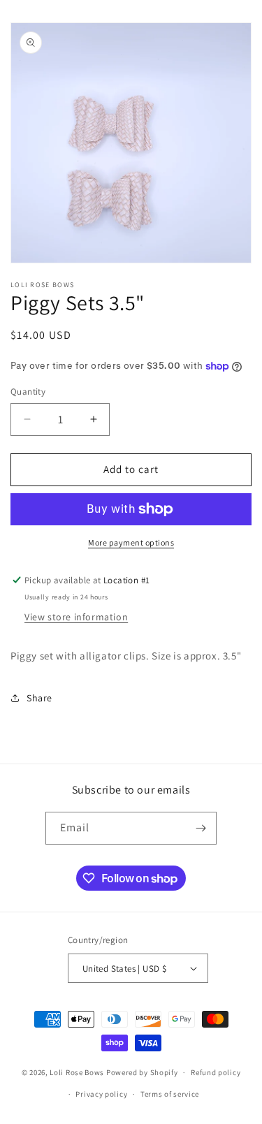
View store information (76, 617)
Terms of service (169, 1094)
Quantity (27, 391)
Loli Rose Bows (77, 1072)
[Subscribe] (200, 828)
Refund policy (215, 1072)
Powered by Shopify (142, 1072)
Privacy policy (101, 1094)
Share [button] (39, 698)
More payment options (131, 542)
